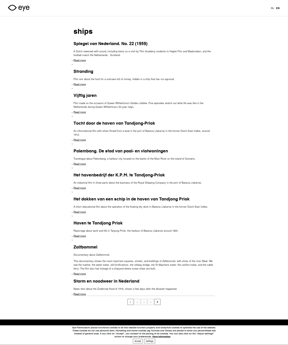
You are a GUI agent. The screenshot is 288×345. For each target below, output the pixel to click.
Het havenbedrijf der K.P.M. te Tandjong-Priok (119, 175)
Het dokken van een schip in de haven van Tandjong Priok (132, 199)
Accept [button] (138, 341)
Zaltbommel (85, 247)
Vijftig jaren (85, 95)
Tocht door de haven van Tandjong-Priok (114, 123)
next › (157, 302)
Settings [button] (149, 341)
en (278, 8)
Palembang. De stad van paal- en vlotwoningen (121, 151)
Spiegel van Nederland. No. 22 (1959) (110, 43)
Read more (80, 60)
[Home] (18, 8)
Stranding (83, 71)
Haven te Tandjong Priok (98, 223)
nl (272, 8)
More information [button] (161, 336)
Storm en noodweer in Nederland (106, 281)
